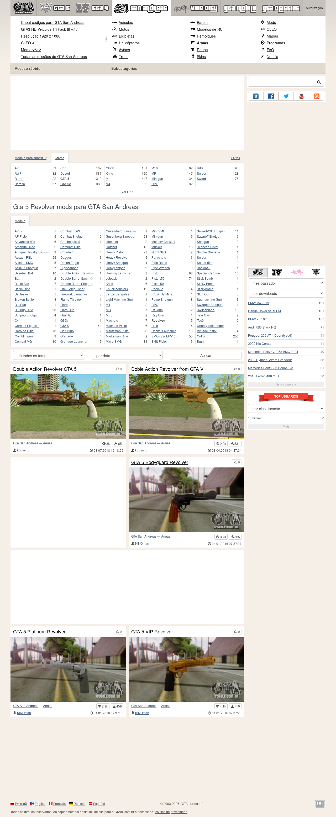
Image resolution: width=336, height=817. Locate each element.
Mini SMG (158, 231)
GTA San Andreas (25, 443)
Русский (21, 803)
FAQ (270, 49)
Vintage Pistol (207, 331)
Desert (65, 173)
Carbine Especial (27, 325)
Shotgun (203, 241)
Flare (64, 304)
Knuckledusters (117, 289)
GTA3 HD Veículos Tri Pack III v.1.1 (50, 29)
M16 (154, 168)
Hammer (112, 241)
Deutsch (79, 803)
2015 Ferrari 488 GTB (263, 376)
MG (108, 310)
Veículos (126, 22)
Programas (276, 42)
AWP (18, 173)
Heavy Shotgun (117, 262)
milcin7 (256, 418)
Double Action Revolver (77, 273)
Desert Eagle (69, 262)
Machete (112, 320)
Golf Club (67, 331)
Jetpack (111, 278)
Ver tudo (127, 191)
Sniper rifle (204, 262)
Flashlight (67, 315)
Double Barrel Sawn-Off (77, 278)
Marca (59, 157)
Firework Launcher (73, 294)
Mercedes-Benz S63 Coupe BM (270, 368)
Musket (156, 246)
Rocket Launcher (163, 331)
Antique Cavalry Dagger (32, 252)
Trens (123, 56)
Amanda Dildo (25, 246)
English (40, 803)
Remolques (206, 36)
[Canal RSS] (316, 96)
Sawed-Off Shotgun (211, 231)
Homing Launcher (119, 273)
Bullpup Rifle (24, 310)
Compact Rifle (70, 246)
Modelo (20, 220)
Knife (109, 173)
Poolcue (157, 289)
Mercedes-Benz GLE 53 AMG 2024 (273, 351)
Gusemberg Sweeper (121, 231)
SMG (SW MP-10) (164, 336)
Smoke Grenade (208, 252)
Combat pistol (70, 241)
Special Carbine (208, 273)
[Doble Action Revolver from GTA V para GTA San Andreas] (186, 406)
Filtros (235, 157)
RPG (154, 183)
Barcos (202, 22)
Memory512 (31, 49)
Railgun (157, 310)
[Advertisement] (127, 113)
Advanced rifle (25, 241)
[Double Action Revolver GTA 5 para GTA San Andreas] (68, 406)
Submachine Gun (209, 299)
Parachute (158, 257)
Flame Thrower (71, 299)
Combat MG (23, 341)
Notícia (272, 56)
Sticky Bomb (205, 283)
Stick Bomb (205, 278)
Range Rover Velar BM (264, 311)
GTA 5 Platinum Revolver (39, 631)
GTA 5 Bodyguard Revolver (159, 462)
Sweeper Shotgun (210, 304)
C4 (17, 320)
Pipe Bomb (159, 262)
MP (153, 173)
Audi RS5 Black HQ (262, 327)
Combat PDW (70, 231)
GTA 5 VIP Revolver (152, 631)
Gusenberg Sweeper (120, 236)
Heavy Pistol (115, 252)
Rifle (200, 168)
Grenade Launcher (73, 341)
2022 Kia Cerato (259, 343)
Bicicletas (126, 36)
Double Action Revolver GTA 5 (45, 369)
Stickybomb (205, 289)
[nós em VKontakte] (255, 96)
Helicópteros (129, 42)
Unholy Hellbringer (210, 325)
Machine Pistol (116, 325)
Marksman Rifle (117, 336)
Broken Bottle (24, 299)
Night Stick (159, 252)
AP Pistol (21, 236)
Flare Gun (67, 310)
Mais (286, 426)
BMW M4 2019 (258, 302)
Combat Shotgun (72, 236)
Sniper (201, 173)
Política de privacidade (171, 811)
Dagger (65, 257)
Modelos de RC (210, 29)
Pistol (155, 273)
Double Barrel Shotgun (76, 283)
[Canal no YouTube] (301, 96)
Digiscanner (69, 268)
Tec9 (200, 320)
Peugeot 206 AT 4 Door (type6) (270, 335)
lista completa (286, 384)
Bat (17, 278)
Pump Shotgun (162, 299)
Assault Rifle (24, 257)
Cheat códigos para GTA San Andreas (52, 22)
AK (17, 168)
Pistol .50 (158, 278)
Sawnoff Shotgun (209, 236)
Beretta (20, 183)
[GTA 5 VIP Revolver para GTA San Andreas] (186, 669)
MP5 (109, 315)
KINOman (142, 543)
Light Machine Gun (119, 299)
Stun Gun (203, 294)
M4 (108, 183)
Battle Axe (22, 283)
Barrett (19, 178)
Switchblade (205, 310)
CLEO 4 (27, 42)
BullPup (20, 304)
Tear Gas (203, 315)
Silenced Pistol (207, 246)
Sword (201, 178)
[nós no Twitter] (286, 96)
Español (99, 803)
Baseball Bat (24, 273)
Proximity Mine (161, 294)
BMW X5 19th (257, 319)
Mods (271, 22)
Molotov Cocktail (163, 241)
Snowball (203, 268)
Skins (201, 56)
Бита (200, 341)
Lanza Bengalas (117, 294)
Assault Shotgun (26, 268)
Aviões (124, 49)
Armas (202, 42)
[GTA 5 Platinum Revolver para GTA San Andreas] (68, 669)
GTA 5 (64, 325)
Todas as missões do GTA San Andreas (54, 56)
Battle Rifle (22, 289)
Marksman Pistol (117, 331)
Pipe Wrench (160, 268)
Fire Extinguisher (72, 289)
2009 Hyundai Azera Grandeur (270, 359)
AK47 (19, 231)
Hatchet (111, 246)
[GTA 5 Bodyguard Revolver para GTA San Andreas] (186, 499)
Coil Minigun (24, 336)
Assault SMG (24, 262)
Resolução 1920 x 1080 (40, 36)
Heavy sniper (115, 268)
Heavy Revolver (117, 257)
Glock (110, 168)
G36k (64, 320)
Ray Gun (157, 315)
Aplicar (206, 355)
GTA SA (65, 183)
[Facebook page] (271, 96)
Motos (124, 29)
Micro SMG (114, 341)
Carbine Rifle (24, 331)
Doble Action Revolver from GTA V (167, 369)
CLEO (272, 29)
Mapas (272, 36)
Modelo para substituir (30, 157)
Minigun (157, 178)
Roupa (202, 49)
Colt (63, 168)
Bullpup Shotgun (27, 315)
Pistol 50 (157, 283)
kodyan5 (23, 450)
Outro (201, 336)
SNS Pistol (159, 341)
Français (59, 803)
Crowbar (66, 252)
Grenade (66, 336)
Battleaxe (21, 294)
